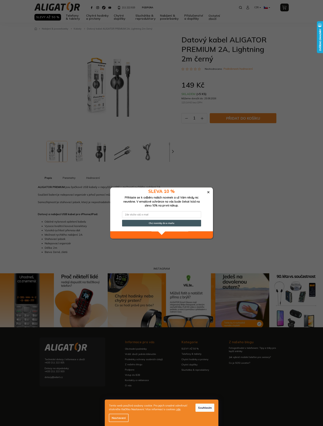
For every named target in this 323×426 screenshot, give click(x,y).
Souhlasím (205, 407)
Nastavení (119, 418)
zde (178, 409)
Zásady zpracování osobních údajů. (170, 230)
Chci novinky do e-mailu (161, 223)
